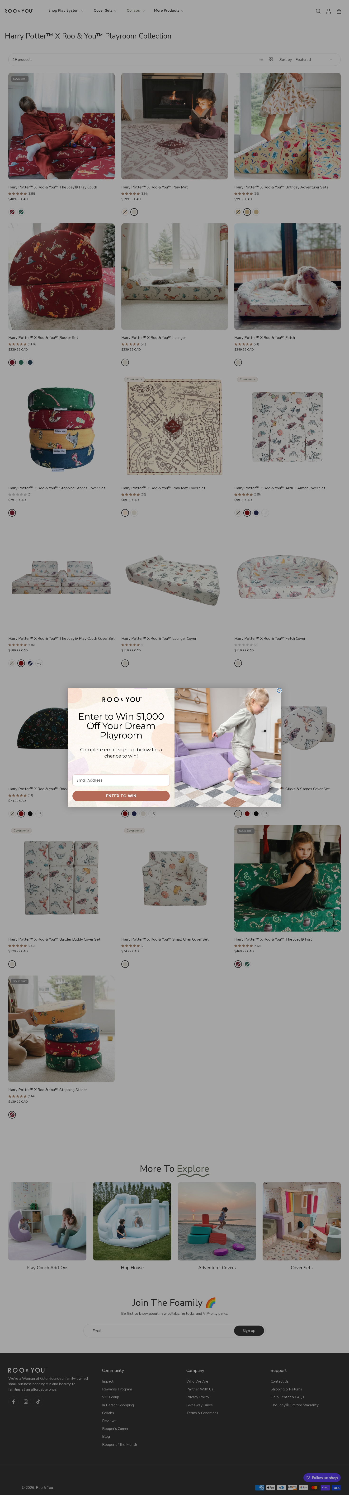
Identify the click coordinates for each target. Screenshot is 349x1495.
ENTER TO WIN (121, 796)
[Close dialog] (279, 690)
